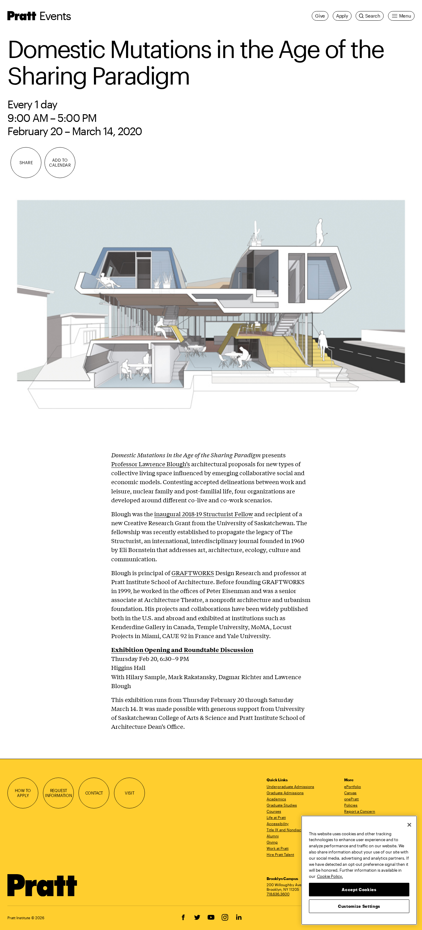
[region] (359, 870)
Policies (350, 805)
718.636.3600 (278, 894)
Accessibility (278, 823)
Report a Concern (359, 811)
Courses (274, 811)
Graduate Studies (282, 805)
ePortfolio (352, 786)
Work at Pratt (278, 848)
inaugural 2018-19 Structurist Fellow (203, 514)
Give (320, 16)
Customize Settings (359, 905)
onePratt (351, 799)
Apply (342, 16)
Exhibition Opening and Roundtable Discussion (182, 650)
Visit (129, 793)
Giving (272, 842)
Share (26, 162)
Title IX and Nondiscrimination (293, 830)
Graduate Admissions (285, 793)
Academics (276, 799)
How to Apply (23, 793)
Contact (94, 793)
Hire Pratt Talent (280, 854)
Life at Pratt (276, 817)
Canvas (350, 793)
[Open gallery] (210, 306)
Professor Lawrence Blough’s (150, 464)
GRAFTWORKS (192, 573)
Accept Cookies (359, 889)
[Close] (409, 825)
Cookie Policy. (330, 876)
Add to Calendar (60, 162)
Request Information (58, 793)
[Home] (42, 885)
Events (55, 15)
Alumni (273, 836)
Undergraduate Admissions (290, 786)
